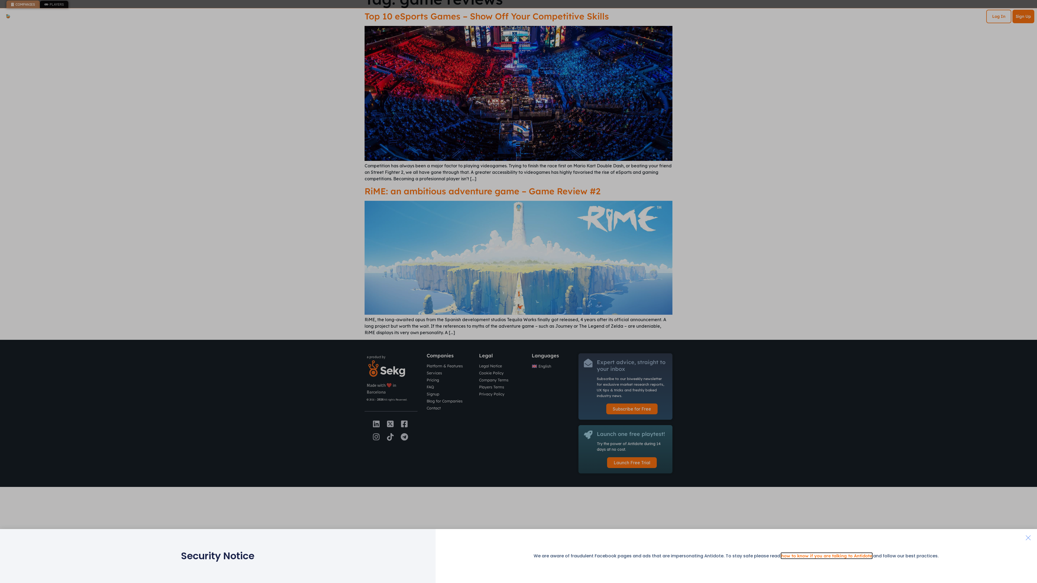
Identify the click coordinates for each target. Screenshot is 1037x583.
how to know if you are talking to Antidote (826, 555)
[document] (518, 291)
